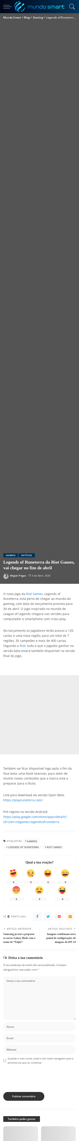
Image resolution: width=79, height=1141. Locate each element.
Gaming (10, 555)
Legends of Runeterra (23, 847)
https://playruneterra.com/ (23, 800)
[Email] (70, 916)
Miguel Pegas (18, 575)
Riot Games (34, 594)
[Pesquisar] (71, 6)
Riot (22, 646)
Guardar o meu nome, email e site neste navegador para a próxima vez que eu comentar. (40, 1060)
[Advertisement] (39, 714)
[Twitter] (48, 916)
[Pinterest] (59, 916)
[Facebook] (37, 916)
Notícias (26, 555)
